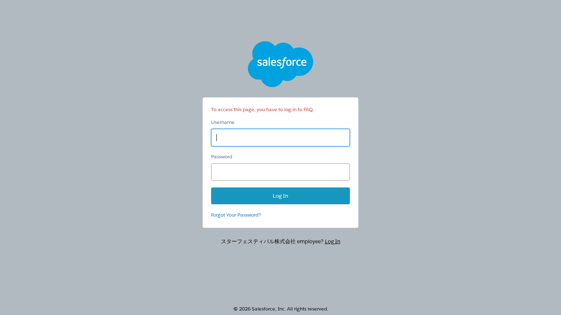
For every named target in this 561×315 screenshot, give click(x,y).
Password (221, 156)
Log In (332, 241)
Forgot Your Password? (236, 214)
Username (223, 122)
